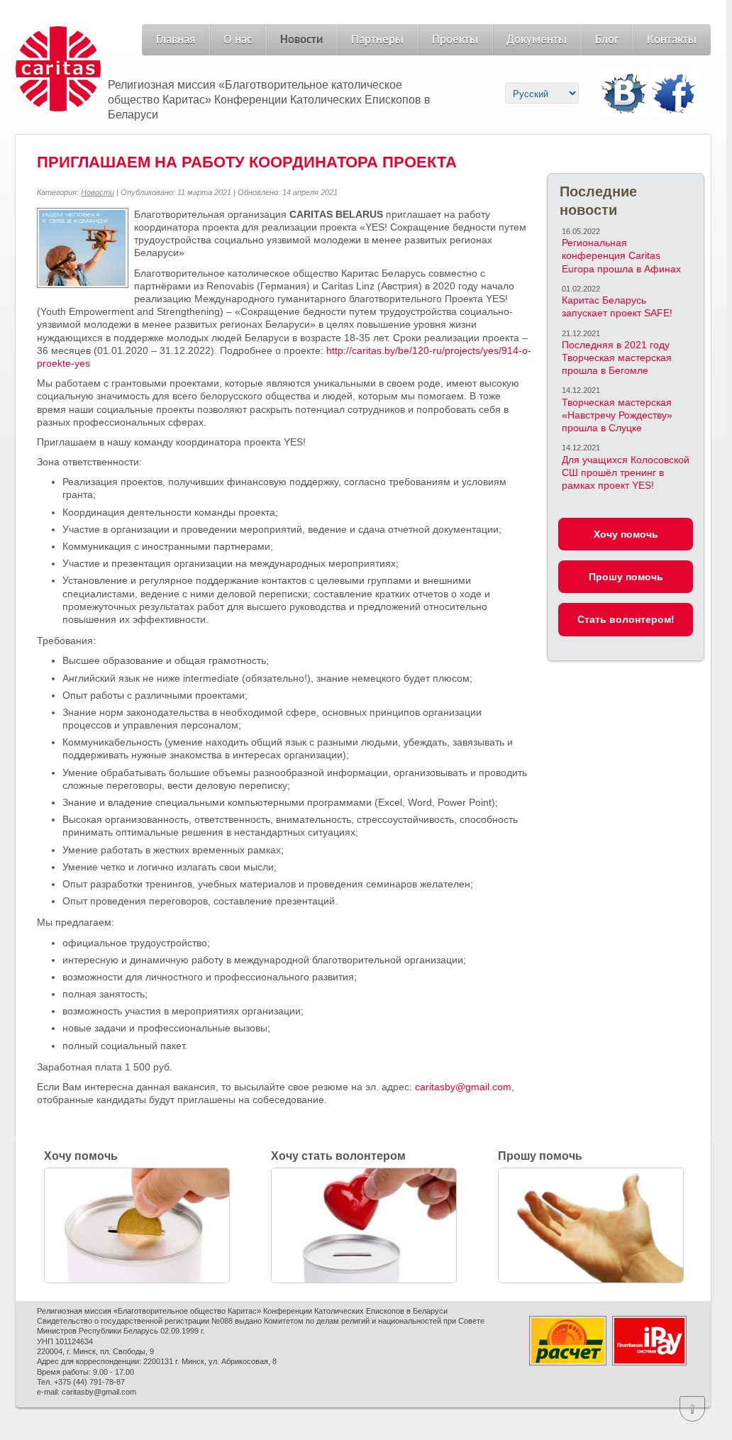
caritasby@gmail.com (463, 1086)
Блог (607, 40)
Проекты (455, 40)
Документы (536, 40)
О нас (237, 40)
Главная (175, 40)
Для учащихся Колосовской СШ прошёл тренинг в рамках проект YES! (625, 472)
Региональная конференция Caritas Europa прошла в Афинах (621, 255)
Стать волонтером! (626, 619)
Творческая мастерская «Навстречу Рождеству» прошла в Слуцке (617, 415)
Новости (301, 40)
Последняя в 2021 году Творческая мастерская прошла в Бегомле (617, 357)
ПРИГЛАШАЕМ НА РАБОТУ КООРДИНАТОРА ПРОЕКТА (247, 162)
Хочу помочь (626, 534)
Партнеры (377, 40)
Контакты (672, 40)
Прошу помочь (626, 576)
